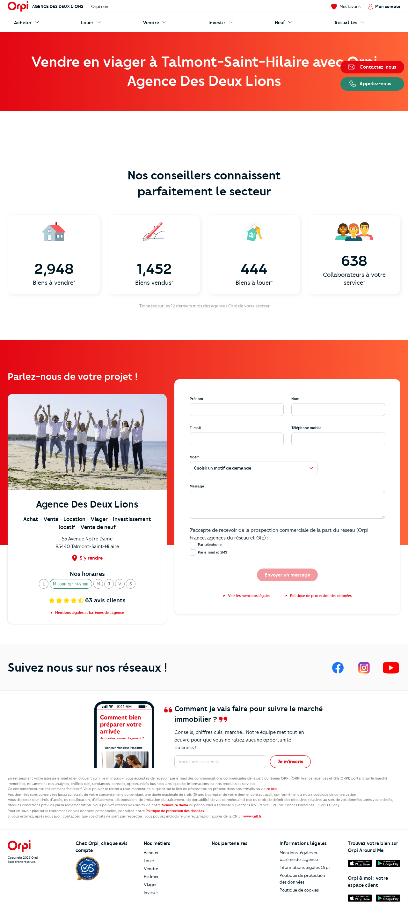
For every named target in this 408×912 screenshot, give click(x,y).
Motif (194, 457)
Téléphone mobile (306, 428)
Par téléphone (210, 544)
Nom (295, 398)
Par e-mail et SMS (212, 552)
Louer (149, 860)
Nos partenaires (229, 843)
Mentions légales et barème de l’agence (299, 856)
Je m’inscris (290, 762)
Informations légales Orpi (305, 867)
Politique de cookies (299, 890)
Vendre (151, 868)
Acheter (151, 852)
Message (197, 486)
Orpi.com (100, 6)
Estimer (151, 876)
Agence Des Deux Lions (58, 6)
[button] (43, 584)
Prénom (196, 398)
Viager (150, 884)
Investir (151, 892)
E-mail (195, 428)
